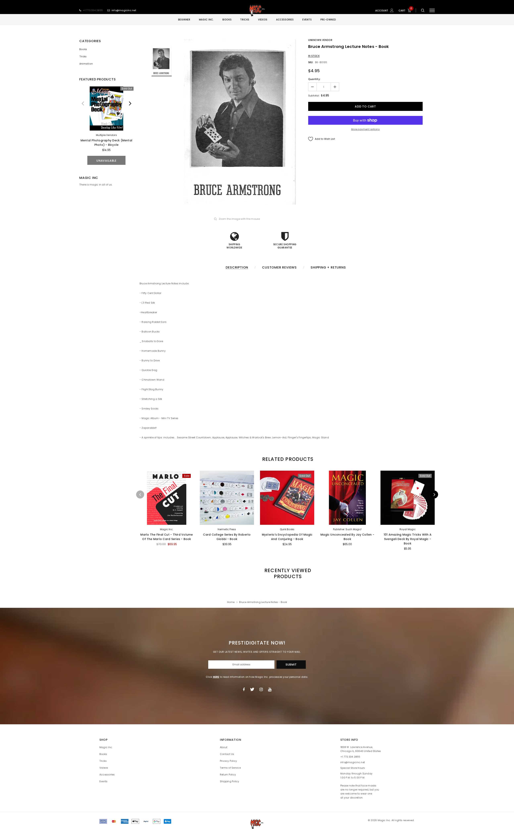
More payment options (365, 129)
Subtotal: (314, 95)
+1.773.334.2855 (93, 10)
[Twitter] (252, 689)
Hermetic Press (227, 529)
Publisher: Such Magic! (347, 529)
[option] (106, 125)
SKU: (310, 62)
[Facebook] (244, 689)
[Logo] (257, 10)
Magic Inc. (166, 529)
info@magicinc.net (124, 10)
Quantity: (314, 79)
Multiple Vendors (106, 135)
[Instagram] (261, 689)
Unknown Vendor (320, 40)
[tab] (287, 459)
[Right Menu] (432, 10)
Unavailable (106, 161)
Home (231, 602)
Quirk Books (287, 529)
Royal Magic (408, 529)
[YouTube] (269, 689)
